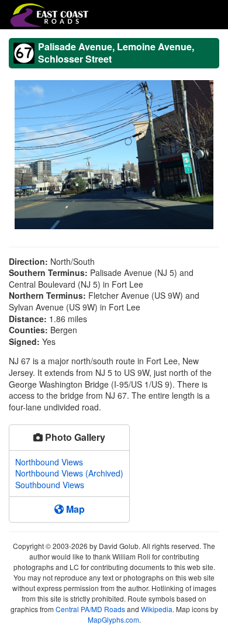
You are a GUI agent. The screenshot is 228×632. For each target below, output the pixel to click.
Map (74, 509)
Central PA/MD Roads (90, 609)
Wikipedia (156, 609)
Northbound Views (49, 462)
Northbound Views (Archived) (69, 473)
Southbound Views (49, 485)
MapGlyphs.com (113, 619)
